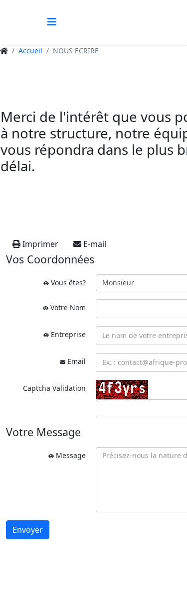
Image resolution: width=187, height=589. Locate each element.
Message (70, 455)
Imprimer (39, 243)
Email (75, 361)
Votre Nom (67, 307)
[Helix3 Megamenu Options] (51, 21)
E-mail (93, 243)
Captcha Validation (54, 388)
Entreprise (67, 334)
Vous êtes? (67, 282)
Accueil (30, 50)
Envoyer (27, 529)
